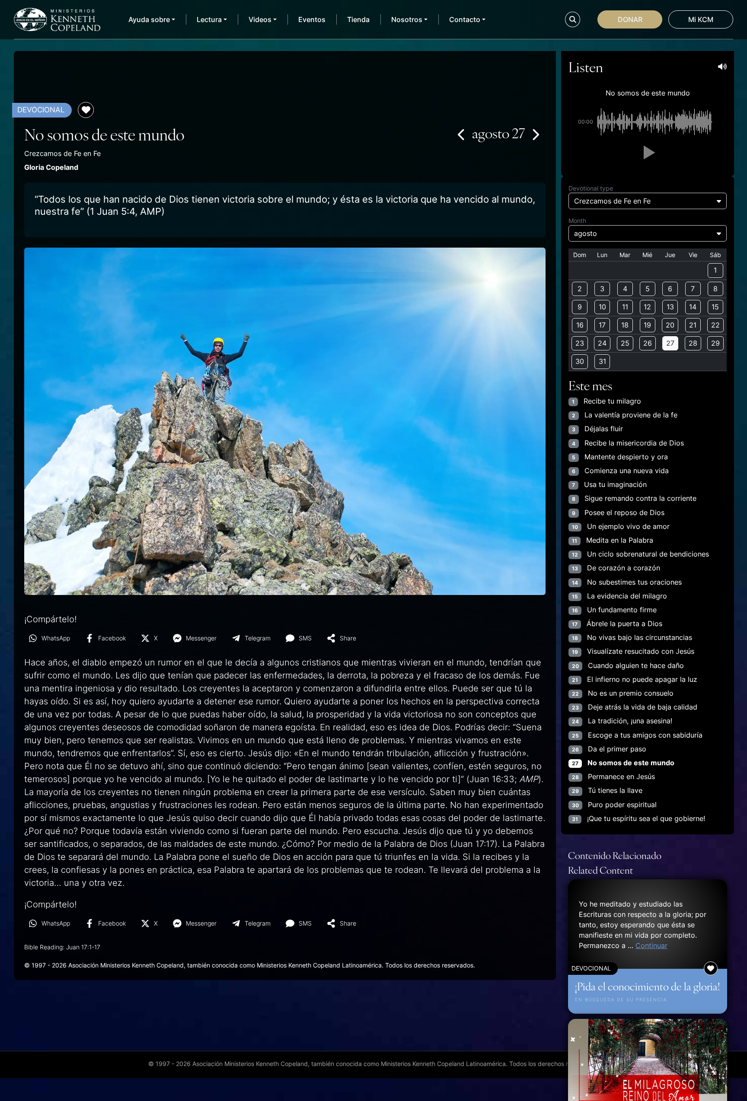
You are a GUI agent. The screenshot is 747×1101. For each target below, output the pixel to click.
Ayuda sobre (149, 19)
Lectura (209, 19)
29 (715, 343)
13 (670, 307)
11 (625, 307)
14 (692, 307)
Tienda (358, 19)
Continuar (651, 945)
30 (579, 361)
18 (625, 325)
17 (602, 325)
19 (647, 325)
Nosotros (406, 19)
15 (715, 307)
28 (693, 343)
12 (647, 307)
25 (625, 343)
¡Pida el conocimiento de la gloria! (647, 986)
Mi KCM (700, 19)
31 (602, 361)
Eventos (312, 19)
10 (602, 307)
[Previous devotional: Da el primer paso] (461, 134)
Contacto (464, 19)
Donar (630, 19)
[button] (647, 152)
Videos (260, 19)
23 (579, 343)
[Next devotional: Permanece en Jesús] (535, 134)
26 (647, 343)
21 (692, 325)
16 (580, 325)
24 (602, 343)
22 (715, 325)
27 (670, 343)
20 (670, 325)
